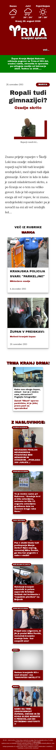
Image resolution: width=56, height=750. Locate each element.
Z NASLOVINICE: (28, 422)
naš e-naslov (37, 741)
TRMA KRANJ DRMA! (28, 363)
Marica (42, 84)
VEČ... (46, 50)
